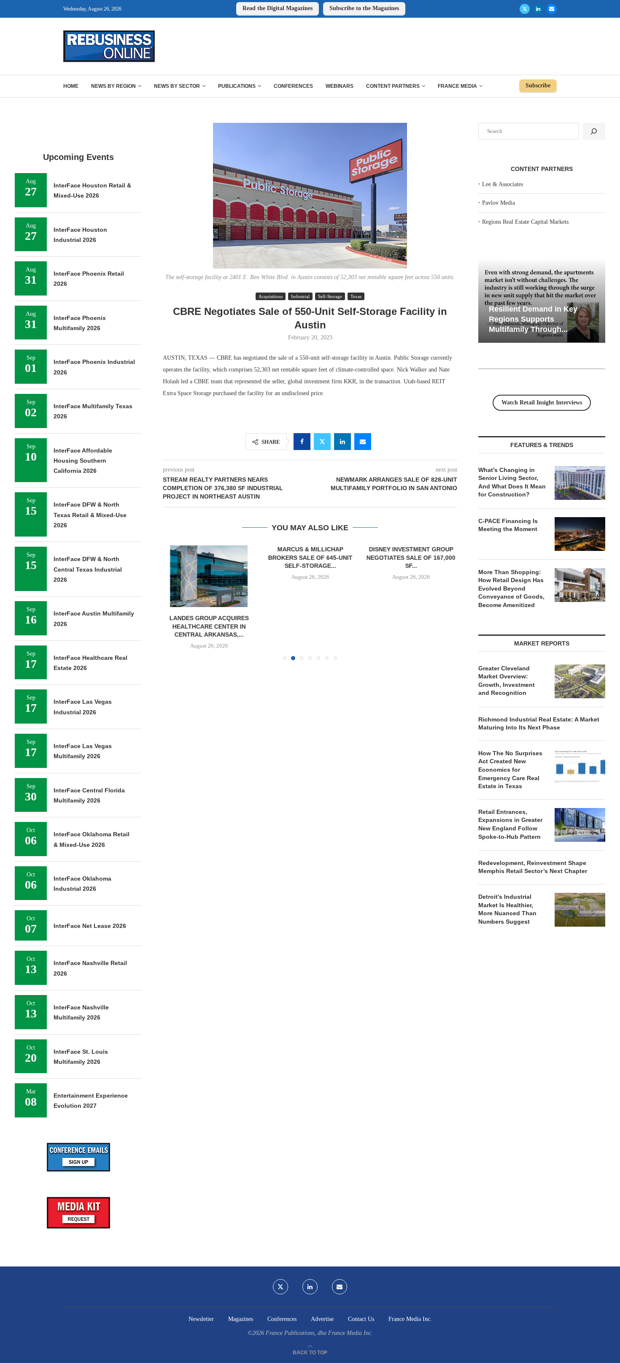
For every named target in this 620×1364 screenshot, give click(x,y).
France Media (457, 86)
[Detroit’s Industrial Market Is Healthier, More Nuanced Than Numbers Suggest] (580, 910)
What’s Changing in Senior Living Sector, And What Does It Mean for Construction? (512, 482)
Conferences (293, 86)
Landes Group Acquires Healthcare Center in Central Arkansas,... (209, 626)
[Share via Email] (362, 441)
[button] (174, 602)
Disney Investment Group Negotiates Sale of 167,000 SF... (411, 557)
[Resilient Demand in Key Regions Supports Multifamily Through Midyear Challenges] (541, 300)
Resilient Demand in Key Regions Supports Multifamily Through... (533, 319)
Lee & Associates (502, 184)
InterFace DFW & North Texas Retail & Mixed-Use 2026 (90, 515)
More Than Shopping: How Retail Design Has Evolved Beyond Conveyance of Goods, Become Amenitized (511, 588)
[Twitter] (525, 9)
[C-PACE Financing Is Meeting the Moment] (580, 534)
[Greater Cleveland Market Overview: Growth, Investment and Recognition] (580, 681)
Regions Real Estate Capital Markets (525, 222)
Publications (237, 86)
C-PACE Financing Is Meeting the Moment (508, 525)
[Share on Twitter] (322, 441)
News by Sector (177, 86)
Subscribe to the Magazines (364, 8)
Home (70, 86)
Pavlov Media (498, 203)
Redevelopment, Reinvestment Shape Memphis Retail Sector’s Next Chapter (532, 867)
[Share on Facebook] (302, 441)
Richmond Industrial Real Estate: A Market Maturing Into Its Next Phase (538, 723)
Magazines (240, 1319)
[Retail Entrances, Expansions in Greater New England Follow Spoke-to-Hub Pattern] (580, 825)
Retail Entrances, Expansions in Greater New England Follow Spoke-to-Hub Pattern (510, 824)
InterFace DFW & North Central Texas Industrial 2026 (88, 569)
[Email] (552, 9)
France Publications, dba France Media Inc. (319, 1333)
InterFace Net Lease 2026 (90, 925)
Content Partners (393, 86)
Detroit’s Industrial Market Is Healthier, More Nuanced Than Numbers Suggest (507, 909)
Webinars (339, 86)
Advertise (322, 1319)
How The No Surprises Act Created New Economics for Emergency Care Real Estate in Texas (510, 769)
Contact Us (361, 1319)
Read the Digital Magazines (278, 8)
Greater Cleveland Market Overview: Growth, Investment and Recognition (506, 681)
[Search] (593, 131)
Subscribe (538, 85)
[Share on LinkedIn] (342, 441)
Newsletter (201, 1319)
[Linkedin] (538, 9)
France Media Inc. (410, 1319)
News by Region (113, 86)
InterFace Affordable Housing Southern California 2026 (83, 461)
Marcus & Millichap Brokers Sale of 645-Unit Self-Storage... (310, 557)
